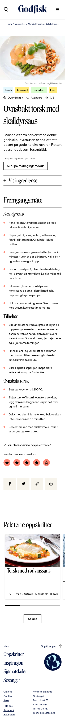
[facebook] (9, 484)
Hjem (9, 24)
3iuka (6, 700)
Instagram (9, 714)
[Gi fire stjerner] (36, 462)
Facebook (8, 710)
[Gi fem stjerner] (46, 462)
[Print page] (51, 484)
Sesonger (11, 680)
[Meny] (55, 9)
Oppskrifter (20, 24)
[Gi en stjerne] (6, 462)
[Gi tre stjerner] (26, 462)
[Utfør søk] (6, 9)
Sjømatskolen (15, 671)
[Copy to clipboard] (37, 484)
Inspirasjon (13, 663)
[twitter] (23, 484)
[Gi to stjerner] (16, 462)
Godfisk (7, 696)
